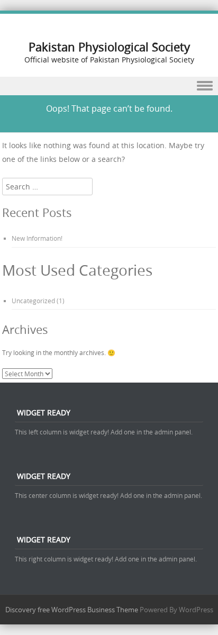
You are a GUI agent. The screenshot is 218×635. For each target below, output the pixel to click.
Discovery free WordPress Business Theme (71, 609)
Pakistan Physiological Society (109, 47)
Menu (109, 86)
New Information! (37, 238)
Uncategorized (33, 300)
